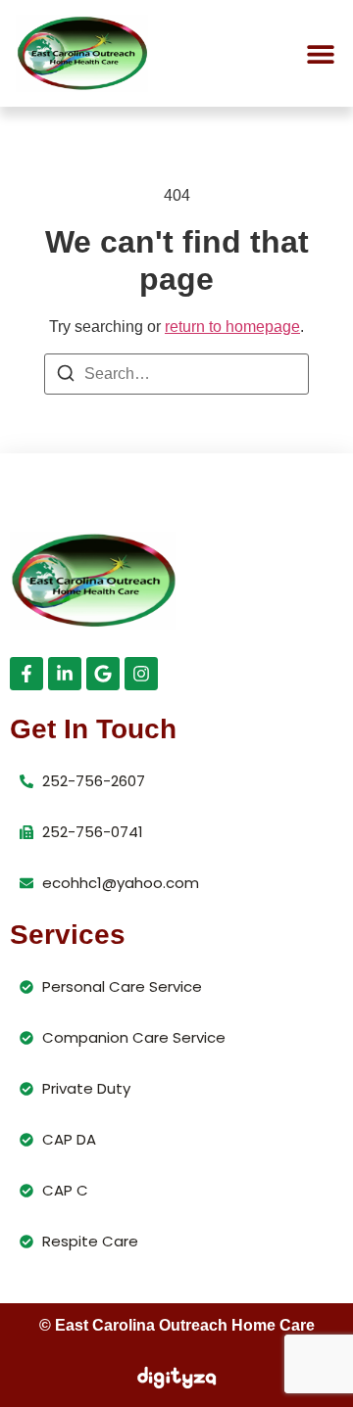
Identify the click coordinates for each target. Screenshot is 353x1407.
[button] (320, 53)
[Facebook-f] (26, 673)
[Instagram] (141, 673)
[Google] (103, 673)
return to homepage (232, 326)
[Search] (65, 376)
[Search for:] (176, 374)
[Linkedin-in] (64, 673)
